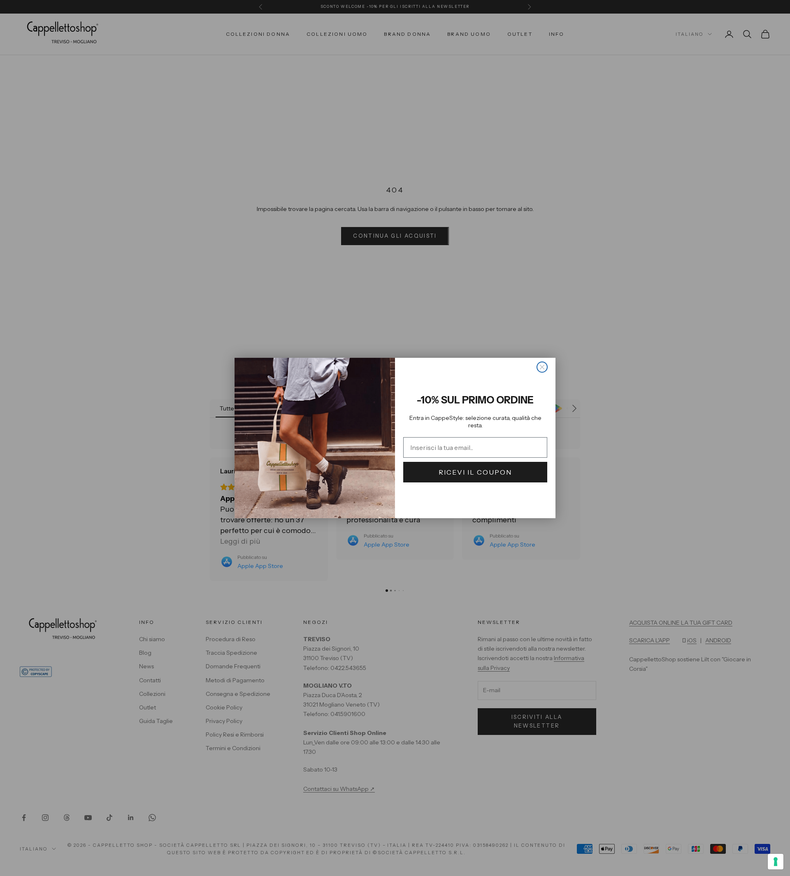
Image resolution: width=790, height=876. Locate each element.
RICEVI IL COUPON (475, 472)
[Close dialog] (542, 367)
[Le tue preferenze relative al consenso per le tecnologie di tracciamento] (775, 861)
